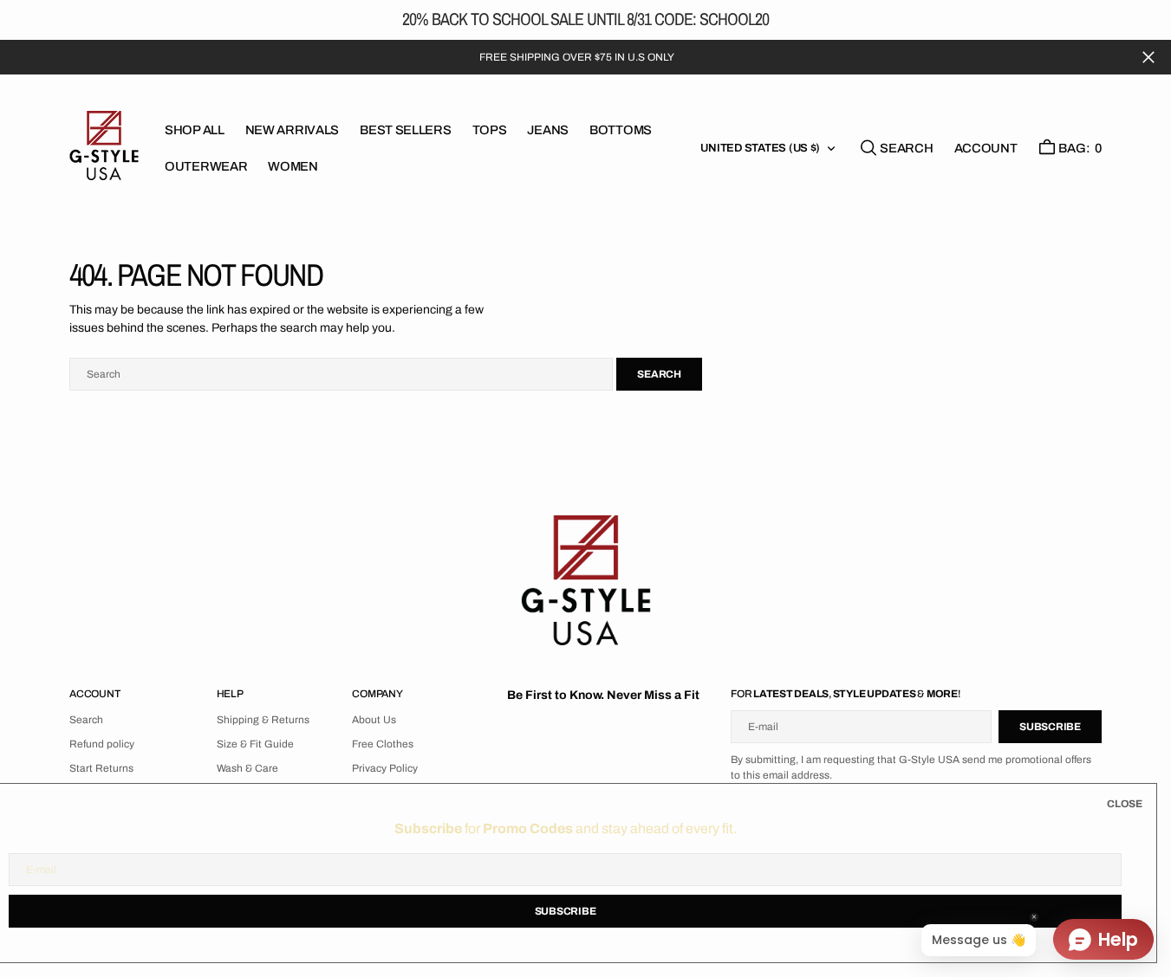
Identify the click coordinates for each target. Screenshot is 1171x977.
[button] (986, 148)
